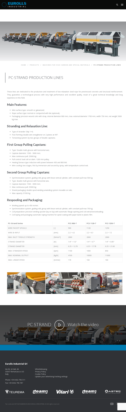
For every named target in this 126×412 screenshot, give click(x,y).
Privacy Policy (40, 371)
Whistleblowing (41, 369)
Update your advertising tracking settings (51, 376)
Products (35, 65)
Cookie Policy (40, 374)
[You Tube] (112, 404)
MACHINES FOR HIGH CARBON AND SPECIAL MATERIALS (67, 65)
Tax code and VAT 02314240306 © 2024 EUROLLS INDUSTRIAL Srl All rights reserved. (32, 404)
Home (24, 65)
